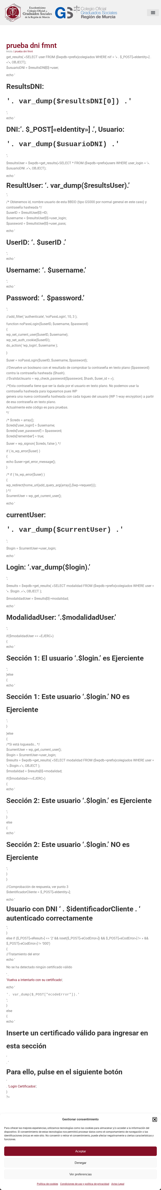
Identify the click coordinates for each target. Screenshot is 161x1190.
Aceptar (80, 1151)
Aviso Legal (117, 1183)
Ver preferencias (80, 1174)
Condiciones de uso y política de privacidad (84, 1183)
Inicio (9, 51)
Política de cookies (47, 1183)
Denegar (80, 1162)
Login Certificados (22, 1086)
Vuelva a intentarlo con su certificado (34, 980)
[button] (155, 1119)
